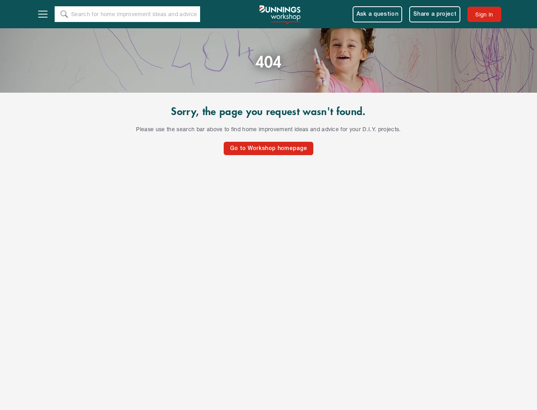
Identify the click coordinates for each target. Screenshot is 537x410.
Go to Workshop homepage (268, 148)
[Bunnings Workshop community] (280, 14)
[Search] (64, 14)
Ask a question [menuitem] (378, 14)
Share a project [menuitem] (434, 14)
